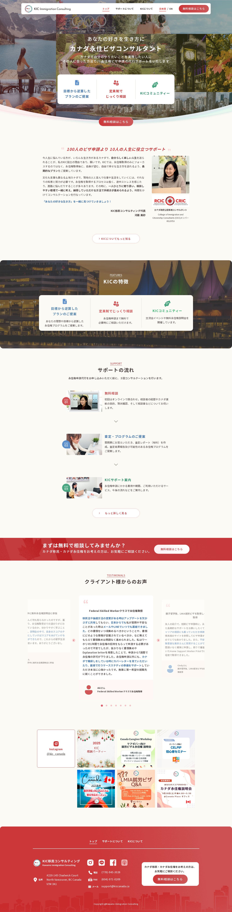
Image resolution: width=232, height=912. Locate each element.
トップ (105, 8)
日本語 (162, 8)
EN (171, 8)
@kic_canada (56, 754)
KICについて (146, 8)
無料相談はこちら (194, 8)
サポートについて (125, 8)
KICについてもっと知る (116, 239)
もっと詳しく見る (116, 513)
